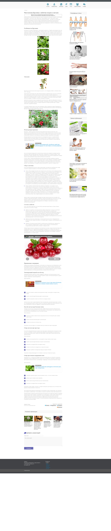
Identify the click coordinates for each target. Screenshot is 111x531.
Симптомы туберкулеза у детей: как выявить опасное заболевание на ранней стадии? (77, 149)
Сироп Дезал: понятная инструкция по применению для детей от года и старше (78, 164)
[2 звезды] (25, 405)
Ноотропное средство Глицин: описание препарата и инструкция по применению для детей (78, 133)
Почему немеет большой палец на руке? (77, 72)
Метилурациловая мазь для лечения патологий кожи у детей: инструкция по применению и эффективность (78, 195)
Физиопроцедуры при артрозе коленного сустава (76, 43)
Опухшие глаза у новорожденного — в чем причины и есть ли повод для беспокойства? (78, 180)
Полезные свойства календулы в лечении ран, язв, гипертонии (48, 367)
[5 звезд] (28, 405)
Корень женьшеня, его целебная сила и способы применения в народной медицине (28, 424)
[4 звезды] (27, 405)
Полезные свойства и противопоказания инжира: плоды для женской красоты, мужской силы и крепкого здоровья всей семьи (38, 426)
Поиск (86, 0)
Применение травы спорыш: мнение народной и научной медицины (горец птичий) (47, 425)
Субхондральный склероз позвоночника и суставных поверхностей (76, 28)
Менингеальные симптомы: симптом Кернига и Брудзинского (78, 100)
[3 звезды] (26, 405)
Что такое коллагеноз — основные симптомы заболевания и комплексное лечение (77, 58)
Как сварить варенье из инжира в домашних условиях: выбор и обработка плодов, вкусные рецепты (58, 425)
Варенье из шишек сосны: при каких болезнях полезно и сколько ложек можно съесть (48, 283)
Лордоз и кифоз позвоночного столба (78, 113)
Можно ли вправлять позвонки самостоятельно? (77, 86)
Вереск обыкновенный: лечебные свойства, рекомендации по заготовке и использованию (48, 145)
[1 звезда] (24, 405)
